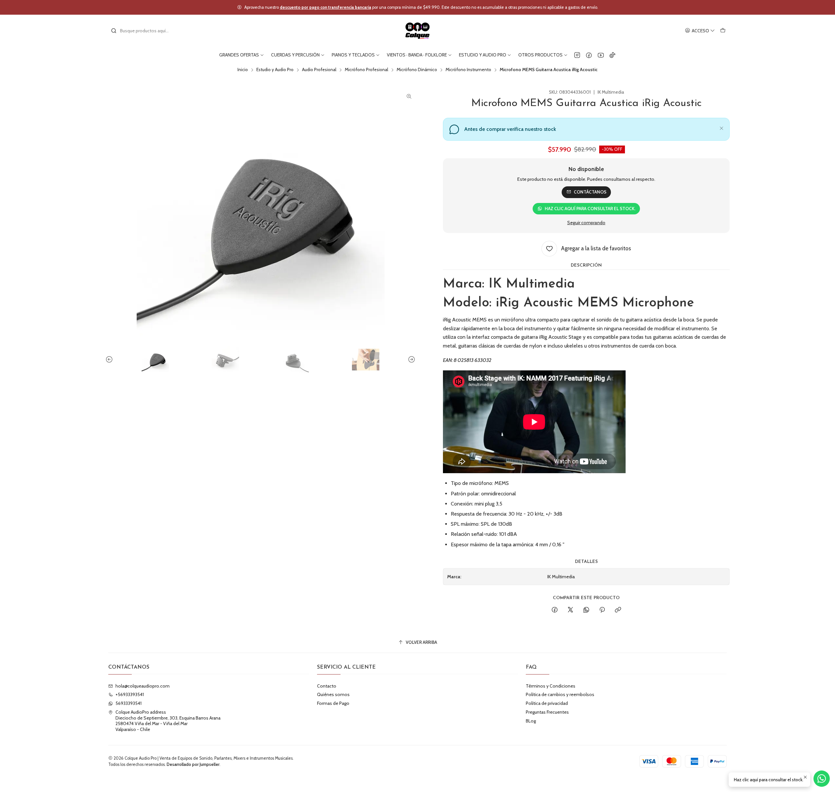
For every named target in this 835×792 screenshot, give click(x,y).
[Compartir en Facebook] (554, 610)
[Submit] (113, 30)
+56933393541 (129, 694)
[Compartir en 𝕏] (570, 610)
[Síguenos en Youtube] (600, 55)
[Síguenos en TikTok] (612, 55)
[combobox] (144, 30)
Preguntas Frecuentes (547, 712)
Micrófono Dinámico (417, 70)
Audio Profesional (319, 70)
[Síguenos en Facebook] (588, 55)
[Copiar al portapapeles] (618, 610)
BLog (531, 721)
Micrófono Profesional (366, 70)
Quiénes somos (333, 694)
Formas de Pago (333, 703)
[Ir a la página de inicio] (417, 31)
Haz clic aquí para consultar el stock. (590, 208)
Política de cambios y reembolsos (560, 694)
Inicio (242, 70)
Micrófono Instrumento (468, 70)
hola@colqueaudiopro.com (142, 686)
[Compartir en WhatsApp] (586, 610)
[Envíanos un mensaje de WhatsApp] (821, 778)
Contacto (326, 686)
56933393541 (128, 703)
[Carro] (723, 31)
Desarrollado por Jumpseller (193, 764)
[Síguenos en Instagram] (577, 55)
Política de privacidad (547, 703)
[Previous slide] (110, 359)
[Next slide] (411, 359)
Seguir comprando (586, 222)
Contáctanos (590, 191)
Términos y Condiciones (550, 686)
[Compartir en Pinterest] (602, 610)
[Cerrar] (721, 127)
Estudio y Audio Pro (275, 70)
